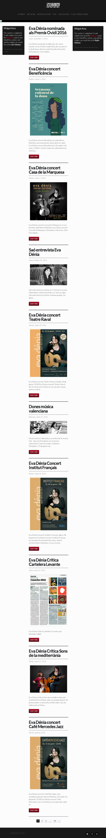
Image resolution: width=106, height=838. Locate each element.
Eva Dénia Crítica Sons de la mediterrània (48, 653)
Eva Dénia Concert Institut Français (45, 465)
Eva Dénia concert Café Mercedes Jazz (46, 724)
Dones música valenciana (41, 408)
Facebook (92, 834)
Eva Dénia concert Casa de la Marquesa (46, 169)
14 (55, 821)
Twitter (97, 834)
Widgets (9, 38)
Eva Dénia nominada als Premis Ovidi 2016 (47, 30)
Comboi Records (53, 21)
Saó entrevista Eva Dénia (45, 252)
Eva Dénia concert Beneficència (44, 70)
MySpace (87, 834)
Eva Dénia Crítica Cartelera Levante (44, 562)
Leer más (34, 57)
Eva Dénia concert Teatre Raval (44, 317)
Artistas (31, 14)
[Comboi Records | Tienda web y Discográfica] (53, 5)
